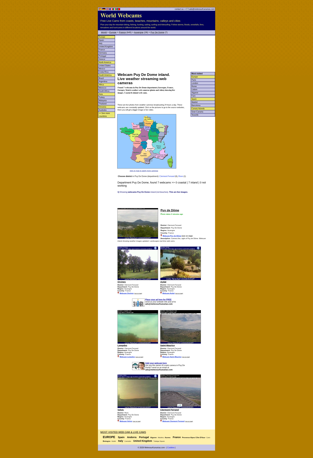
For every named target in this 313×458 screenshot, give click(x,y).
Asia (101, 94)
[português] (118, 10)
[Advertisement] (166, 54)
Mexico (102, 69)
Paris (193, 80)
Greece (102, 59)
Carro (208, 437)
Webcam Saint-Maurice (171, 357)
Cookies (170, 448)
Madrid (194, 102)
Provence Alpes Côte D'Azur (193, 437)
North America (105, 62)
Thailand (102, 104)
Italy (100, 43)
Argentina (103, 81)
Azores (167, 437)
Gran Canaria (197, 112)
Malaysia (103, 100)
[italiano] (115, 10)
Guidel (114, 441)
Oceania (102, 107)
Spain (101, 40)
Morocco (102, 88)
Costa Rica (103, 72)
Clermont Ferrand (167, 176)
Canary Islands (198, 109)
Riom (180, 176)
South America (105, 75)
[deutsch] (104, 10)
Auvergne (138, 32)
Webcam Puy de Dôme (172, 236)
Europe (112, 32)
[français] (111, 10)
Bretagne (106, 441)
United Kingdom (106, 46)
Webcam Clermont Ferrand (173, 421)
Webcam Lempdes (127, 357)
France (122, 32)
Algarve (194, 93)
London (194, 83)
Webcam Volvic (126, 421)
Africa (101, 85)
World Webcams (121, 15)
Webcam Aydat (168, 293)
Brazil (101, 78)
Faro (193, 96)
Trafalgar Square (159, 441)
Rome (194, 86)
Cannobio (127, 441)
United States (105, 66)
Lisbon (194, 89)
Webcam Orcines (127, 293)
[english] (108, 10)
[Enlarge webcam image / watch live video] (137, 279)
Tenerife (194, 115)
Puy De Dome (157, 32)
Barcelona (195, 105)
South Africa (104, 91)
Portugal (102, 56)
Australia (102, 110)
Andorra (131, 437)
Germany (103, 53)
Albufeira (161, 437)
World (104, 32)
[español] (100, 10)
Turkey (102, 97)
